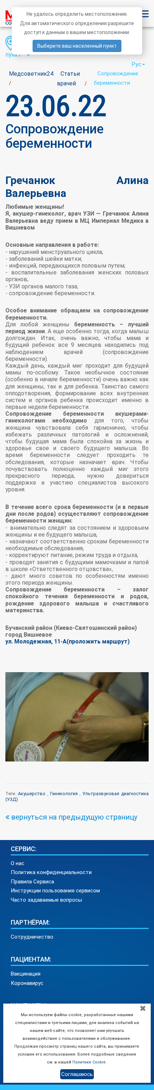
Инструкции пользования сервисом (55, 890)
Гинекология (64, 793)
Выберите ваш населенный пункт (77, 46)
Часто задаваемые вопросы (46, 900)
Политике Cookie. (89, 1062)
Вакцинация (25, 974)
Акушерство (31, 793)
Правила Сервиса (32, 881)
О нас (17, 863)
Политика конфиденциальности (51, 872)
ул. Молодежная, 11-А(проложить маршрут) (67, 641)
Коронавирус (27, 983)
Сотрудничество (32, 937)
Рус (136, 64)
